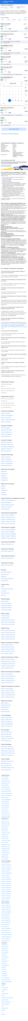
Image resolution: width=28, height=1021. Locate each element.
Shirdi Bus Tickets (5, 830)
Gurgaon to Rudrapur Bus (6, 430)
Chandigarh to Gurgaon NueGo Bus (8, 538)
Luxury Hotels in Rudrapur (6, 609)
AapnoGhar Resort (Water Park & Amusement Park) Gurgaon (13, 620)
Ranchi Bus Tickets (5, 859)
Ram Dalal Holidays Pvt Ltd (13, 326)
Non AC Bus (3, 591)
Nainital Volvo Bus (4, 709)
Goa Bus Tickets (4, 819)
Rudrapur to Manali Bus (6, 421)
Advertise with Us (5, 1008)
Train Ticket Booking (5, 956)
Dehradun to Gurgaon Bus (6, 907)
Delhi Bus (3, 488)
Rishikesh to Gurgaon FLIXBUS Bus (8, 536)
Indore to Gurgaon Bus (6, 916)
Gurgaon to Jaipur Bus (5, 457)
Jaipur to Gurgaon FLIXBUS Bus (7, 531)
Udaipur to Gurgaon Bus (6, 918)
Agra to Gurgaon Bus (5, 926)
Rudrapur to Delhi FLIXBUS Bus (7, 515)
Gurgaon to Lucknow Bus (6, 459)
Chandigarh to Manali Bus (6, 816)
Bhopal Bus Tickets (5, 856)
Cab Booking (4, 954)
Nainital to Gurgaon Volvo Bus (7, 668)
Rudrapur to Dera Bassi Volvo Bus (8, 676)
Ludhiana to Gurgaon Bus (6, 932)
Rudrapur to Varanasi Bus (6, 895)
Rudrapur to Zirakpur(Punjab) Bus (8, 419)
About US (3, 985)
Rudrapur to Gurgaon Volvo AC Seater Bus (10, 638)
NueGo (6, 326)
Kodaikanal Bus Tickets (6, 848)
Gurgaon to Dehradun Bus (6, 461)
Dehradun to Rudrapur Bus (6, 434)
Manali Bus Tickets (5, 836)
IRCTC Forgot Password (6, 979)
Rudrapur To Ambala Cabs (6, 726)
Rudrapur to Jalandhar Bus (6, 881)
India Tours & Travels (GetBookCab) (19, 323)
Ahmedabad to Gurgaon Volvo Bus (8, 661)
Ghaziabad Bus (4, 473)
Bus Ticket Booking (5, 952)
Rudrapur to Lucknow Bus (6, 866)
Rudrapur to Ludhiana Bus (6, 883)
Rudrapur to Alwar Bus (6, 899)
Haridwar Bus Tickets (5, 850)
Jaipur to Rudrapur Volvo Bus (7, 653)
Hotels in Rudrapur (5, 601)
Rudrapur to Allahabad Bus (6, 891)
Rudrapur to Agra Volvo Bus (7, 674)
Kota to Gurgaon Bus (5, 930)
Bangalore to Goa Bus (5, 783)
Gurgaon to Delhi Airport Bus (7, 558)
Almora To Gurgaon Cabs (6, 732)
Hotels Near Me (4, 973)
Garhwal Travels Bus (5, 509)
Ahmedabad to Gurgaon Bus (7, 444)
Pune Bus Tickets (5, 842)
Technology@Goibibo (5, 1003)
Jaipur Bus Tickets (5, 854)
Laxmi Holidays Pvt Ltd (5, 325)
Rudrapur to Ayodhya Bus (6, 897)
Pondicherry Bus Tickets (6, 840)
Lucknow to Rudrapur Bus (6, 432)
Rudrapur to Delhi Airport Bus (7, 544)
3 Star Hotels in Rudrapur (6, 603)
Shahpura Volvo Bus (5, 707)
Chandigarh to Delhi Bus (6, 780)
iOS (8, 178)
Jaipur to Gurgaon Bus (6, 903)
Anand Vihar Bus (4, 580)
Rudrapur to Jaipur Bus (6, 870)
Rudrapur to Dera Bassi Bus (7, 415)
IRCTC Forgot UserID (5, 977)
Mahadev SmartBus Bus (6, 502)
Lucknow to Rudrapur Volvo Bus (7, 649)
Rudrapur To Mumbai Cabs (6, 721)
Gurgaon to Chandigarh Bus (7, 463)
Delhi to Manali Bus (5, 776)
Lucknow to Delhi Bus (5, 814)
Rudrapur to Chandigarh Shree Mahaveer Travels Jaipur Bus (13, 519)
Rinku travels (22, 326)
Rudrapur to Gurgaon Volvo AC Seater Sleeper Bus (11, 630)
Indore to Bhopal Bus (5, 801)
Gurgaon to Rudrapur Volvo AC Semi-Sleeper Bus (11, 636)
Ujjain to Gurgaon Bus (5, 924)
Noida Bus (3, 486)
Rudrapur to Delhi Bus (5, 862)
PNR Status (4, 967)
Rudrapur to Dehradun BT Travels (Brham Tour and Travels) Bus (14, 521)
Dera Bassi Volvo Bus (5, 711)
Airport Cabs (4, 969)
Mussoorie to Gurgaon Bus (6, 442)
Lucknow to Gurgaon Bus (6, 905)
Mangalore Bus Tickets (6, 846)
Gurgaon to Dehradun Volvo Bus (7, 692)
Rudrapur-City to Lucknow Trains (8, 750)
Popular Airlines (4, 975)
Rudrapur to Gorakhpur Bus (6, 887)
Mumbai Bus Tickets (5, 834)
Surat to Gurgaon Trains (6, 769)
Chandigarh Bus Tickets (6, 852)
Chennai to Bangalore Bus (6, 799)
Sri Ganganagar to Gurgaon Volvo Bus (9, 663)
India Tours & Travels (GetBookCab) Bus (9, 500)
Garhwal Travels (8, 323)
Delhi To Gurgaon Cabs (6, 740)
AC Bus (2, 586)
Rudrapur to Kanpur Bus (6, 877)
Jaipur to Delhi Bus (5, 778)
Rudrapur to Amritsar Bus (6, 889)
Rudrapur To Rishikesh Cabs (7, 724)
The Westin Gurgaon (5, 617)
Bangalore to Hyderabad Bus (7, 795)
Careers (3, 995)
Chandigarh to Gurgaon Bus (7, 911)
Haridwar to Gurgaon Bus (6, 920)
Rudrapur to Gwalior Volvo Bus (7, 678)
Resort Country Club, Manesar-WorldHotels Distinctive (12, 622)
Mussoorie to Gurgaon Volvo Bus (8, 659)
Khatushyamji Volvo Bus (6, 705)
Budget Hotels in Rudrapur (6, 607)
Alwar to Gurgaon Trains (6, 763)
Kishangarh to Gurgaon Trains (7, 761)
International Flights (5, 950)
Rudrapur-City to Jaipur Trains (7, 755)
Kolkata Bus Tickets (5, 838)
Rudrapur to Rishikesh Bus (6, 885)
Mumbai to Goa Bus (5, 785)
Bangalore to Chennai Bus (6, 791)
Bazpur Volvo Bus (4, 703)
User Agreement (4, 989)
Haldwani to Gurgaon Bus (6, 928)
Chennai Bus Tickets (5, 825)
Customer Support (5, 993)
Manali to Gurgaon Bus (6, 940)
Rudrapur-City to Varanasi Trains (7, 753)
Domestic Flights (4, 948)
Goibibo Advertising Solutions (7, 981)
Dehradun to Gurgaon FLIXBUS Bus (8, 533)
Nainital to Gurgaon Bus (6, 451)
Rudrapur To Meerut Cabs (6, 719)
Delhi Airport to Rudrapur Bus (7, 551)
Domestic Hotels (4, 944)
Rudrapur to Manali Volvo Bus (7, 682)
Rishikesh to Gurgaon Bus (6, 909)
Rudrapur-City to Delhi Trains (7, 746)
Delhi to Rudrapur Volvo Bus (7, 644)
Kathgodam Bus (4, 480)
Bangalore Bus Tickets (6, 821)
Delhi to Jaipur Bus (5, 797)
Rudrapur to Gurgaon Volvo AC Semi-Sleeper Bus (11, 634)
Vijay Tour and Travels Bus (6, 507)
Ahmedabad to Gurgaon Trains (7, 767)
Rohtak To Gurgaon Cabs (6, 736)
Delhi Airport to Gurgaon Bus (7, 565)
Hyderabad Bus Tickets (6, 823)
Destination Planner (5, 961)
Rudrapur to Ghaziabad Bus (6, 873)
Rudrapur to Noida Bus (6, 875)
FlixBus (2, 323)
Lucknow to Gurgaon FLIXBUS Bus (8, 529)
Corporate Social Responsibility (7, 997)
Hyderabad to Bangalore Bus (7, 793)
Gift (2, 1012)
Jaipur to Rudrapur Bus (6, 436)
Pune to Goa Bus (5, 809)
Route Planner (4, 958)
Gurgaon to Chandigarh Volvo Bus (8, 694)
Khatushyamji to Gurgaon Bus (7, 934)
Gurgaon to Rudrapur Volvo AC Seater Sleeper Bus (11, 632)
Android (5, 178)
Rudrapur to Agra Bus (5, 413)
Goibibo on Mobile (5, 999)
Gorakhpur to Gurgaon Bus (6, 448)
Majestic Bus (3, 576)
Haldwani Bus (4, 471)
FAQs (2, 1006)
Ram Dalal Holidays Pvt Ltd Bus (7, 504)
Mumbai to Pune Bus (5, 811)
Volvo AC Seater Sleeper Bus (7, 588)
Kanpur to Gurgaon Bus (6, 913)
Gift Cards (3, 1010)
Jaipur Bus (3, 492)
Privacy (3, 991)
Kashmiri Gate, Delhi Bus (6, 572)
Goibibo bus (8, 177)
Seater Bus (3, 595)
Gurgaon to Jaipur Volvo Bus (7, 688)
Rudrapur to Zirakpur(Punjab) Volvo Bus (9, 680)
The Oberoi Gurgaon (5, 615)
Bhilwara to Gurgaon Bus (6, 938)
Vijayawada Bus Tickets (6, 844)
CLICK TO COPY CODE (6, 165)
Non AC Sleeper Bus (5, 593)
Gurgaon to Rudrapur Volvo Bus (7, 647)
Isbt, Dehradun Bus (5, 574)
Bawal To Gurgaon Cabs (6, 734)
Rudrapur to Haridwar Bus (6, 879)
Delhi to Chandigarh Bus (6, 789)
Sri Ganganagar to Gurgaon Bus (7, 446)
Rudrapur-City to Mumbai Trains (7, 748)
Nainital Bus (3, 475)
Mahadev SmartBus (15, 325)
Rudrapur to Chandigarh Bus (7, 868)
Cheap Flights (4, 963)
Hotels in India (4, 971)
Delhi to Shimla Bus (5, 803)
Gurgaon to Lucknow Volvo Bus (7, 690)
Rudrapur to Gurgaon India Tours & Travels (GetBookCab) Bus (14, 517)
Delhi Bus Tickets (5, 828)
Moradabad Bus (4, 477)
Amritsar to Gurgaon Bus (6, 922)
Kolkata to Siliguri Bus (5, 805)
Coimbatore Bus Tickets (6, 832)
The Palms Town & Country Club (7, 624)
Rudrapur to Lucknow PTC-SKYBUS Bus (9, 523)
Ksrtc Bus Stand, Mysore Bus (7, 578)
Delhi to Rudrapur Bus (5, 427)
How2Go (3, 1014)
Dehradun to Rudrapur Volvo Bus (8, 651)
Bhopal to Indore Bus (5, 807)
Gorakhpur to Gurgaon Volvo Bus (8, 665)
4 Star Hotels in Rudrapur (6, 605)
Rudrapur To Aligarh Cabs (6, 717)
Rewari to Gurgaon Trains (6, 765)
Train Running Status (5, 965)
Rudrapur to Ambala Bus (6, 893)
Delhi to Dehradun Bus (6, 787)
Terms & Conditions (5, 987)
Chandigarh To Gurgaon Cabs (7, 738)
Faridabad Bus (4, 494)
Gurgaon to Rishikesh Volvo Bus (7, 697)
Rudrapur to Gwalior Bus (6, 417)
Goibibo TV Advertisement (6, 1001)
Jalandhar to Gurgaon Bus (6, 936)
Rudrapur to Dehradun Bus (6, 864)
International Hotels (5, 946)
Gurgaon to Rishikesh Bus (6, 465)
